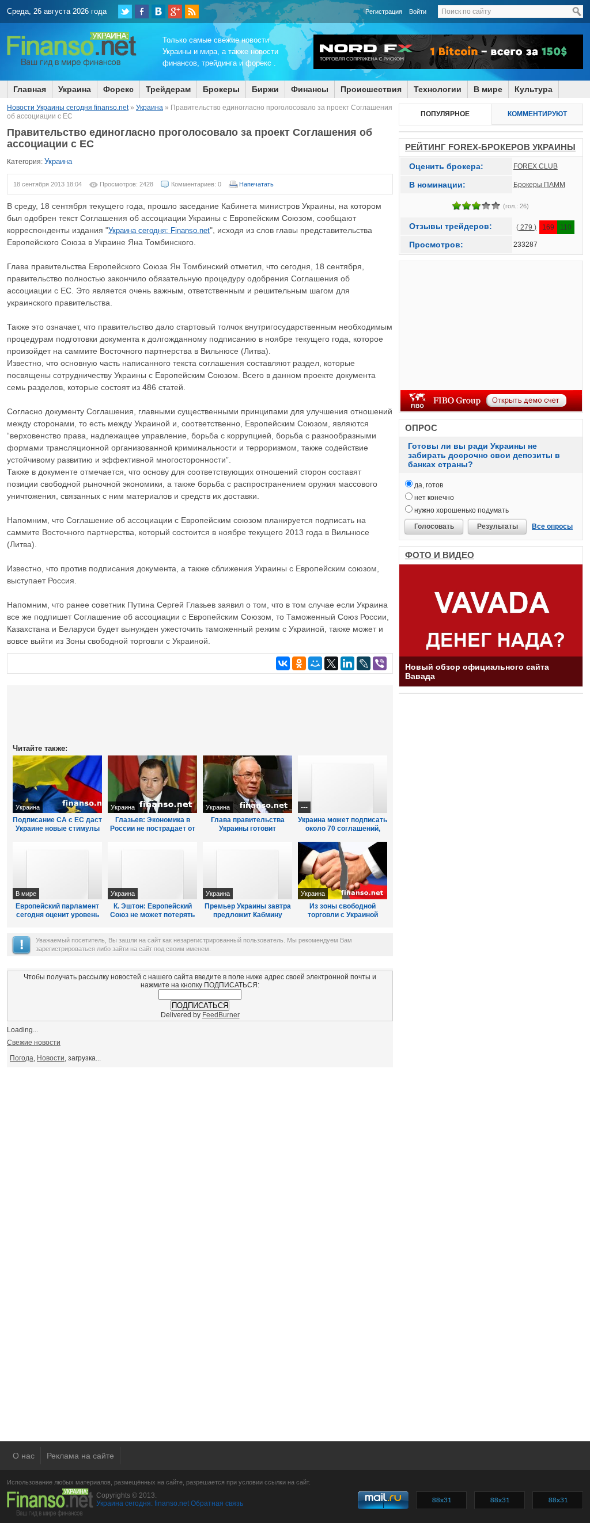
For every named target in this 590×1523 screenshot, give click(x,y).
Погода (21, 1058)
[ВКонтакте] (158, 11)
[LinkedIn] (347, 663)
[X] (331, 663)
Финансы (309, 89)
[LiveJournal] (363, 663)
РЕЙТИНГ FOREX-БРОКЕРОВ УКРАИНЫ (490, 147)
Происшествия (371, 89)
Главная (29, 89)
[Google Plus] (175, 11)
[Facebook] (142, 11)
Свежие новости (33, 1043)
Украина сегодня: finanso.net (142, 1503)
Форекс (118, 89)
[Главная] (72, 65)
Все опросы (552, 526)
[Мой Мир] (315, 663)
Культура (534, 89)
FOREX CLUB (535, 166)
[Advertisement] (200, 713)
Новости (51, 1058)
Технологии (438, 89)
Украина (74, 89)
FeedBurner (221, 1015)
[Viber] (380, 663)
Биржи (265, 89)
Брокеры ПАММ (539, 185)
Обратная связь (217, 1503)
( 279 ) (526, 227)
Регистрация (383, 11)
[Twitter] (125, 11)
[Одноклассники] (299, 663)
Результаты (497, 526)
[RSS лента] (192, 11)
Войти (417, 11)
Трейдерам (168, 89)
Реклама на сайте (80, 1455)
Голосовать (434, 526)
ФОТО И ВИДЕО (439, 555)
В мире (488, 89)
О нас (24, 1455)
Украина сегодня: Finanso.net (159, 230)
